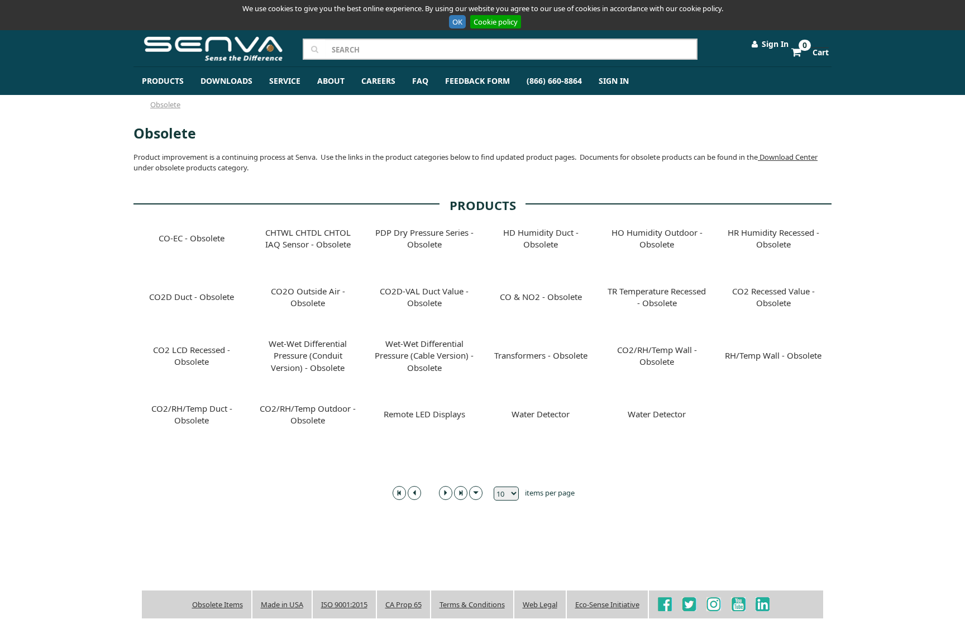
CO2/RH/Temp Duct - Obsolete (191, 414)
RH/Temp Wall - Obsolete (773, 355)
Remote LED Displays (424, 414)
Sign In (774, 44)
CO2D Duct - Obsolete (191, 296)
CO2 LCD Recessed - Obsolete (191, 355)
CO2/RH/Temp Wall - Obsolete (657, 355)
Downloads (226, 80)
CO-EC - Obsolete (191, 238)
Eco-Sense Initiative (607, 604)
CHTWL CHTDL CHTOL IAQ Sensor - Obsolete (308, 238)
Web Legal (540, 604)
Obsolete (165, 104)
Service (284, 80)
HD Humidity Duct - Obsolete (541, 238)
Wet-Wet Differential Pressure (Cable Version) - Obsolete (424, 355)
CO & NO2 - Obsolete (541, 296)
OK (457, 22)
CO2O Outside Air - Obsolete (308, 296)
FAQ (420, 80)
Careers (378, 80)
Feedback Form (477, 80)
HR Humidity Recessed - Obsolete (773, 238)
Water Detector (541, 414)
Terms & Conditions (472, 604)
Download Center (788, 157)
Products (163, 80)
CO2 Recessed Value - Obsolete (773, 296)
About (331, 80)
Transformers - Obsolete (540, 355)
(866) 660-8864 (554, 80)
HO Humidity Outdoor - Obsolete (657, 238)
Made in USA (282, 604)
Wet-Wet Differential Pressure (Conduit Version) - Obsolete (308, 355)
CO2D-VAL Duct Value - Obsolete (424, 296)
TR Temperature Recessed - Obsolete (657, 296)
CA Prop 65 (403, 604)
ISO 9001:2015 (344, 604)
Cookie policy (496, 22)
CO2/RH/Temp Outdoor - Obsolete (308, 414)
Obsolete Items (217, 604)
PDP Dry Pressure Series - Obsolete (424, 238)
